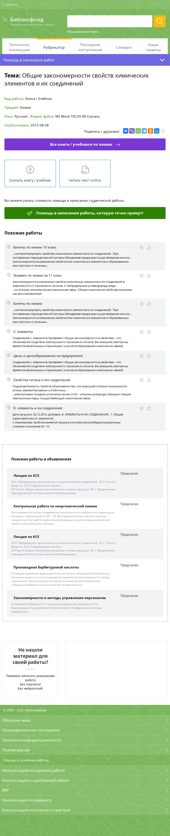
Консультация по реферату (27, 800)
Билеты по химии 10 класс (34, 247)
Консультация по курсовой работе (33, 770)
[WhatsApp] (138, 131)
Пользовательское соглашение (31, 730)
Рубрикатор (54, 47)
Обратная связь (16, 720)
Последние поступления (90, 47)
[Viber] (132, 131)
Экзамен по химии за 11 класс (37, 275)
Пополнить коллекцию (19, 47)
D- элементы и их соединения (37, 408)
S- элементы (23, 331)
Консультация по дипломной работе (35, 780)
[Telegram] (144, 131)
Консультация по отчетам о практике (36, 810)
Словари (123, 47)
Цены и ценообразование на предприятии (48, 355)
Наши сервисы (153, 47)
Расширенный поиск (83, 31)
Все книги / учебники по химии (81, 144)
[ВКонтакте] (125, 131)
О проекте (10, 4)
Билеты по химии (27, 303)
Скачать (93, 116)
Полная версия (15, 750)
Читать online (149, 248)
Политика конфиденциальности (31, 740)
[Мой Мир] (156, 131)
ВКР (5, 790)
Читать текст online (85, 180)
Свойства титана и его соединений (41, 380)
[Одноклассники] (150, 131)
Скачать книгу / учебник (30, 180)
